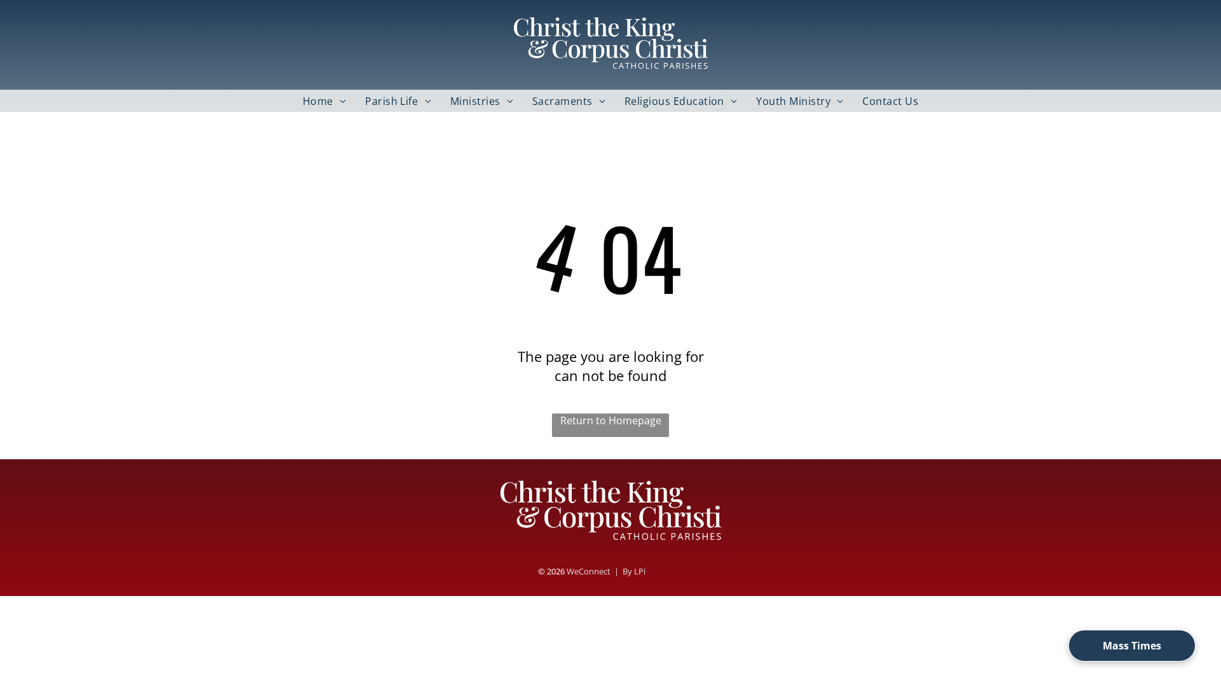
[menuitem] (324, 101)
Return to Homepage (610, 420)
